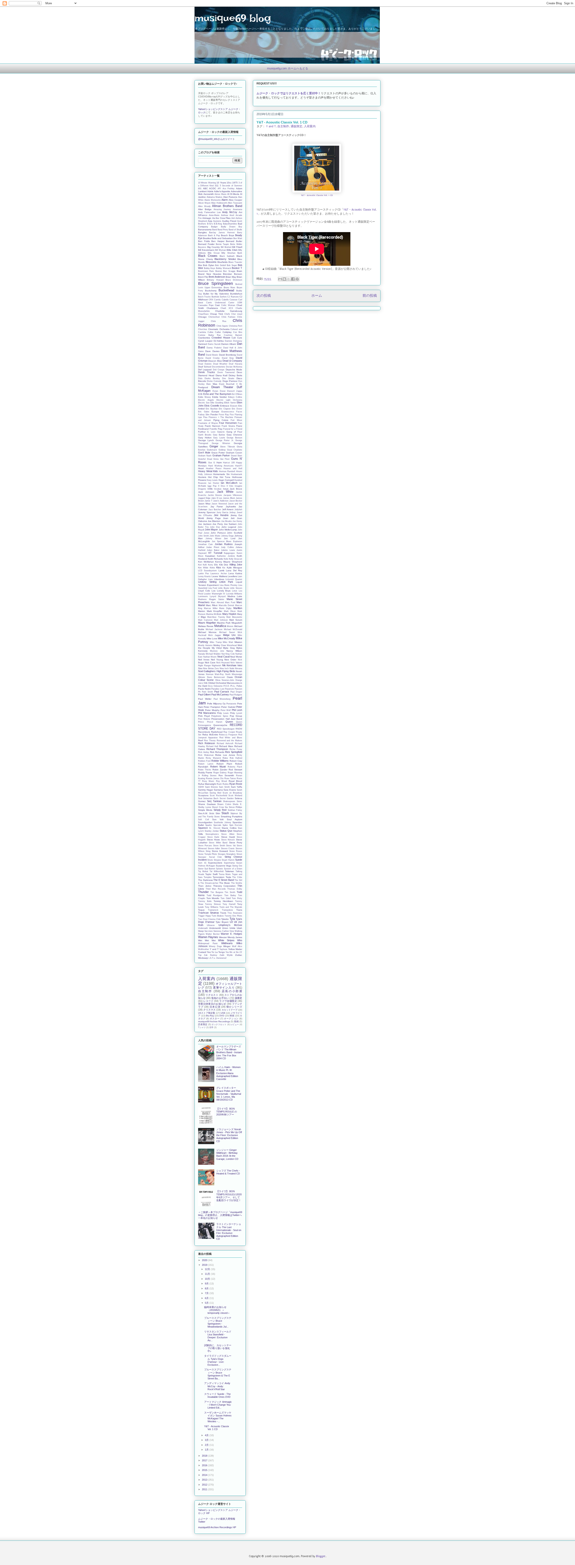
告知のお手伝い (220, 998)
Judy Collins (227, 547)
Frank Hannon (212, 426)
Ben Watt (237, 238)
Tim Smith (230, 892)
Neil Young (217, 659)
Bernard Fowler (206, 244)
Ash (233, 218)
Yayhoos (223, 949)
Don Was (211, 384)
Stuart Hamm (228, 860)
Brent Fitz (203, 277)
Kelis (226, 559)
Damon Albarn (228, 344)
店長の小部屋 (232, 991)
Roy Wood (221, 781)
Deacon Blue (215, 361)
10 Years (221, 182)
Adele (210, 191)
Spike (225, 825)
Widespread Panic (208, 943)
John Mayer (211, 529)
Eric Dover (237, 409)
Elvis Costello (211, 405)
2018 (205, 1455)
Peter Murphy (212, 710)
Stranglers (231, 854)
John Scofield (234, 533)
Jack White (225, 491)
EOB (200, 394)
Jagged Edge (204, 498)
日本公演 (215, 1006)
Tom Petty (237, 898)
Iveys (225, 489)
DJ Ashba (219, 341)
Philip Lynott (236, 713)
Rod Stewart (235, 769)
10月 (208, 1278)
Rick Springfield (233, 752)
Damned (202, 344)
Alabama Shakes (215, 197)
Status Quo (226, 830)
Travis (223, 913)
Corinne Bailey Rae (209, 335)
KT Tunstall (215, 553)
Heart (201, 468)
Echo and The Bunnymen (217, 394)
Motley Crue (219, 645)
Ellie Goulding (216, 403)
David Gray (228, 358)
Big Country (213, 247)
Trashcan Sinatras (208, 912)
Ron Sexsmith (226, 775)
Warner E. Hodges (231, 933)
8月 (207, 1288)
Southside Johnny (222, 822)
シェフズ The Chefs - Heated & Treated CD (228, 1172)
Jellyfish (238, 509)
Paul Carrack (221, 691)
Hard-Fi (238, 466)
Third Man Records (216, 889)
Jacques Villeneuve (232, 495)
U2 (231, 922)
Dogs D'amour (230, 381)
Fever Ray (224, 414)
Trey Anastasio (235, 913)
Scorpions (203, 795)
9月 (207, 1283)
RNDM (239, 729)
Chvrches (202, 329)
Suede (238, 859)
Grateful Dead (205, 459)
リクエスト (212, 995)
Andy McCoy (229, 212)
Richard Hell (212, 746)
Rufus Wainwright (207, 784)
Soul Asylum (234, 819)
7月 (207, 1293)
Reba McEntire (210, 734)
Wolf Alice (237, 946)
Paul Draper (236, 692)
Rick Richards (217, 752)
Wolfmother (203, 949)
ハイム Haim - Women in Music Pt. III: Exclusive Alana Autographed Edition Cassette (228, 1073)
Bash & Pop (214, 235)
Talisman (229, 871)
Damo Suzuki (214, 344)
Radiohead (217, 732)
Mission (238, 642)
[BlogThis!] (284, 279)
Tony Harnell (229, 904)
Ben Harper (217, 241)
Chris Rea (218, 321)
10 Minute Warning (207, 183)
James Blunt (229, 498)
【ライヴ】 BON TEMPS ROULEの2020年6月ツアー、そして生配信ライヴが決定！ (229, 1196)
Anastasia (237, 209)
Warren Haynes (208, 937)
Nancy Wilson (234, 651)
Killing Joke (236, 564)
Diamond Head (206, 375)
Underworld (215, 928)
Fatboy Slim (204, 414)
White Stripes (226, 940)
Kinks (212, 568)
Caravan (233, 300)
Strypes (217, 860)
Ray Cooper (229, 732)
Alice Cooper (235, 200)
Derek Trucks (206, 372)
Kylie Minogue (234, 567)
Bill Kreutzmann (206, 250)
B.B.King (218, 224)
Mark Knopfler (214, 611)
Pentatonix (231, 704)
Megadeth (237, 623)
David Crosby (213, 358)
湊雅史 (238, 998)
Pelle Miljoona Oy (216, 703)
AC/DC (212, 188)
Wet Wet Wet (207, 940)
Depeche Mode (234, 369)
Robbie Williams (220, 760)
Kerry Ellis (213, 565)
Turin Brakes (218, 916)
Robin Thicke (204, 770)
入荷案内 (310, 126)
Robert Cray (236, 761)
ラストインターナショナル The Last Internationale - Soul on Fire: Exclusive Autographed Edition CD (228, 1231)
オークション (231, 1018)
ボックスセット (219, 1024)
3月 (207, 1440)
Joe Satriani (230, 524)
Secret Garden (227, 798)
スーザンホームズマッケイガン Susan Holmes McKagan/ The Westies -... (218, 1417)
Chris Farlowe (228, 317)
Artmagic (206, 218)
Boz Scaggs (229, 271)
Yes (209, 952)
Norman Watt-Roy (215, 674)
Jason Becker (235, 501)
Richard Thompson (217, 749)
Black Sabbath (227, 256)
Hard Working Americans (221, 466)
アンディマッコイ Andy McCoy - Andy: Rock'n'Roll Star (217, 1386)
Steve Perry (235, 842)
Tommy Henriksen (223, 901)
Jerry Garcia (222, 512)
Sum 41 (202, 863)
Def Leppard (205, 369)
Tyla (232, 919)
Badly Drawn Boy (231, 227)
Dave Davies (212, 351)
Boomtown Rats (206, 271)
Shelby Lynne (204, 807)
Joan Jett (228, 518)
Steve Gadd (228, 837)
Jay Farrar (216, 506)
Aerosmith (208, 194)
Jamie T (208, 501)
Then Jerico (204, 886)
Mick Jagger (214, 635)
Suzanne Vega (224, 865)
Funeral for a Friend (232, 429)
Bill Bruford (226, 247)
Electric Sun (204, 403)
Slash (225, 813)
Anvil (232, 215)
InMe (210, 489)
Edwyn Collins (235, 397)
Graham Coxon (234, 452)
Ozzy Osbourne (215, 686)
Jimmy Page (213, 518)
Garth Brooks (204, 435)
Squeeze (203, 827)
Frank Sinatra (228, 426)
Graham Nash (204, 456)
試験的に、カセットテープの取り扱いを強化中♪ (217, 1348)
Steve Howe (213, 839)
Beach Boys (227, 235)
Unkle (232, 928)
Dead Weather (220, 364)
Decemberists (218, 367)
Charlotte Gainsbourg (228, 311)
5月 (207, 1302)
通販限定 (296, 126)
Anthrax (224, 215)
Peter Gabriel (228, 707)
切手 (211, 1027)
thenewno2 (221, 958)
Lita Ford (212, 588)
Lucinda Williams (234, 594)
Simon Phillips (235, 807)
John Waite (215, 536)
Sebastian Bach (210, 798)
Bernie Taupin (222, 244)
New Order (230, 659)
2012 (205, 1484)
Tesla (228, 877)
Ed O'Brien (237, 394)
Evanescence (227, 412)
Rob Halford (236, 758)
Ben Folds (204, 241)
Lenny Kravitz (204, 576)
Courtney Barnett (233, 335)
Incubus (217, 489)
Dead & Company (232, 360)
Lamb (221, 570)
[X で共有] (288, 279)
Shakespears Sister (232, 801)
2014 (205, 1475)
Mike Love (212, 638)
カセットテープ (229, 1010)
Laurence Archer (218, 573)
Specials (217, 825)
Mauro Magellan (207, 622)
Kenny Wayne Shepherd (228, 561)
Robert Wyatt (218, 766)
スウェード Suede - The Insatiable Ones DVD (217, 1395)
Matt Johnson (221, 620)
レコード (208, 1001)
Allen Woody (204, 206)
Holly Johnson (205, 474)
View (232, 931)
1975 (235, 182)
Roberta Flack (235, 767)
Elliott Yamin (230, 403)
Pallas (239, 686)
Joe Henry (237, 521)
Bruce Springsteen (215, 283)
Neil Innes (203, 659)
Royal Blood (235, 781)
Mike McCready (226, 638)
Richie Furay (236, 749)
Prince (201, 722)
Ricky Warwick (213, 758)
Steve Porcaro (205, 845)
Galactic (221, 432)
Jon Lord (229, 538)
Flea (205, 417)
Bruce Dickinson (234, 280)
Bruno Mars (229, 287)
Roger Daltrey (220, 773)
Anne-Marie (214, 215)
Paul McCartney (220, 694)
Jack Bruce (236, 489)
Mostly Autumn (205, 645)
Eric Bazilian (212, 409)
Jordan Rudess (224, 544)
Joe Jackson (205, 524)
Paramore (229, 689)
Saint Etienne (211, 787)
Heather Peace (213, 468)
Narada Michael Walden (209, 654)
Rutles (226, 784)
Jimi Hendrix (221, 515)
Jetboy (232, 512)
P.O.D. (226, 686)
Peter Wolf (226, 710)
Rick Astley (203, 752)
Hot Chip (213, 477)
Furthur (202, 432)
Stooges (222, 854)
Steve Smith (219, 845)
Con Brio (237, 332)
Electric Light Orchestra (229, 400)
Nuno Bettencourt (216, 677)
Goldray (222, 450)
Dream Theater (222, 387)
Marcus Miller (211, 608)
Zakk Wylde (226, 955)
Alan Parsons (230, 197)
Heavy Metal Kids (208, 471)
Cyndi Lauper (205, 341)
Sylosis (219, 869)
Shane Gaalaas (207, 804)
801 (199, 188)
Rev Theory (210, 740)
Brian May (231, 277)
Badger (214, 227)
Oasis (230, 677)
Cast (217, 305)
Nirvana (238, 668)
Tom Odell (226, 898)
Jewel (239, 512)
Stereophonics (212, 834)
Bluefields (222, 262)
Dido (200, 378)
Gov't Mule (204, 452)
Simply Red (220, 810)
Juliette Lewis (228, 550)
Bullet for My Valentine (216, 293)
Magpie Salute (216, 599)
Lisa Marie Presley (228, 585)
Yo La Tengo (218, 952)
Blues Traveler (235, 262)
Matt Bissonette (234, 617)
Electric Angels (206, 400)
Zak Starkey (210, 955)
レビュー (234, 1024)
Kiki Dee (223, 564)
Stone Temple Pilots (207, 854)
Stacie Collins (229, 828)
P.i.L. (233, 686)
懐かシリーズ (234, 1006)
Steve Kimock (228, 840)
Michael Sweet (227, 632)
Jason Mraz (204, 503)
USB (223, 1013)
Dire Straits (228, 378)
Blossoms (211, 262)
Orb (206, 683)
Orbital (211, 683)
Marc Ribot (211, 605)
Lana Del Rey (234, 570)
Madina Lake (235, 596)
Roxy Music (208, 781)
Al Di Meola (233, 194)
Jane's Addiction (220, 501)
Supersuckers (215, 863)
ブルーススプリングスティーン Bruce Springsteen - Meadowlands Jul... (217, 1322)
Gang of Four (234, 432)
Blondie (201, 262)
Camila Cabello (221, 300)
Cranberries (204, 337)
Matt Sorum (235, 620)
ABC (205, 188)
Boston (218, 271)
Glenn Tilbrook (227, 447)
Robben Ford (204, 761)
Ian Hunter (213, 483)
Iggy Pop (212, 486)
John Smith (203, 536)
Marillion (237, 608)
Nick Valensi (236, 663)
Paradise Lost (217, 689)
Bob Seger (232, 265)
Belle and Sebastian (222, 238)
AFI (219, 188)
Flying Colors (220, 420)
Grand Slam (236, 456)
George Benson (234, 438)
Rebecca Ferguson (228, 735)
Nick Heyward (223, 663)
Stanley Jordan (212, 831)
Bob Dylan (208, 265)
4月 (207, 1435)
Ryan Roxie (235, 783)
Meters (230, 626)
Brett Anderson (217, 276)
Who (239, 940)
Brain (239, 271)
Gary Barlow (219, 435)
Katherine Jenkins (226, 556)
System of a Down (233, 869)
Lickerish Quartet (234, 579)
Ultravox (211, 925)
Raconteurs (204, 732)
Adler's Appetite (222, 191)
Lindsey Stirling (207, 581)
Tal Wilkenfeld (216, 871)
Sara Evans (229, 790)
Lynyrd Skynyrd (218, 596)
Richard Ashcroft (225, 743)
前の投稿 (370, 296)
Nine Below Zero (211, 668)
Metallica (220, 626)
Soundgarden (205, 822)
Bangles (202, 232)
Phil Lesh (237, 710)
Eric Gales (203, 412)
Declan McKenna (234, 367)
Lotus (234, 591)
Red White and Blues (230, 737)
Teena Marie (225, 874)
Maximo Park (224, 623)
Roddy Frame (205, 772)
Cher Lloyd (236, 314)
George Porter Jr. (225, 440)
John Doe (215, 527)
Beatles (207, 238)
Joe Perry (217, 524)
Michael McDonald (233, 629)
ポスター (214, 1018)
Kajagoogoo (229, 553)
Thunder (203, 892)
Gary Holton (205, 437)
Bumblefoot (236, 293)
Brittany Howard (215, 280)
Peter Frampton (212, 707)
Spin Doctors (235, 825)
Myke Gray (229, 648)
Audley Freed (229, 221)
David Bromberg (227, 355)
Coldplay (227, 332)
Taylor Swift (211, 874)
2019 (205, 1265)
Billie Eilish (232, 250)
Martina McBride (214, 614)
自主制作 (283, 126)
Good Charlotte (234, 450)
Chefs (227, 314)
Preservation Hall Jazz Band (226, 719)
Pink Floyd (204, 716)
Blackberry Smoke (225, 259)
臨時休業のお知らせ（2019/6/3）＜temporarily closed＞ (217, 1310)
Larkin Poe (203, 573)
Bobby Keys (209, 268)
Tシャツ (202, 1027)
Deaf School (204, 366)
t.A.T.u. (212, 958)
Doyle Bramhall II (228, 384)
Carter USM (235, 302)
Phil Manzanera (207, 713)
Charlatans (212, 308)
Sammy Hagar (205, 790)
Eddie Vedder (219, 397)
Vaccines (208, 931)
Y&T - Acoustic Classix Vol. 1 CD (317, 195)
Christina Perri (235, 326)
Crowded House (221, 337)
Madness (202, 599)
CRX (211, 300)
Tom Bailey (230, 895)
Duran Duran (219, 391)
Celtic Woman (228, 305)
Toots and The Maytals (230, 907)
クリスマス (209, 1009)
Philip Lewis (223, 713)
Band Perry (223, 230)
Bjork (239, 253)
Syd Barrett (209, 869)
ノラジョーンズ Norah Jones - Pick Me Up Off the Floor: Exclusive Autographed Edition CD (229, 1135)
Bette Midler (236, 244)
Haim (219, 462)
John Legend (228, 527)
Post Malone (204, 719)
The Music (224, 883)
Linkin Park (226, 581)
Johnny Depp (227, 536)
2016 (205, 1465)
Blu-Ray (210, 1015)
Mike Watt (228, 642)
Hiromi (239, 471)
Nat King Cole (228, 654)
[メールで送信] (280, 279)
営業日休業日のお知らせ (212, 1003)
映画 (232, 1015)
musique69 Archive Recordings (214, 1021)
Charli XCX (227, 308)
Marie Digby (225, 608)
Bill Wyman (220, 250)
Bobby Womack (223, 268)
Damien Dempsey (233, 341)
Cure (239, 337)
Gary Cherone (234, 434)
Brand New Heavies (209, 274)
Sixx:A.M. (203, 813)
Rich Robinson (206, 743)
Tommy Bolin (205, 901)
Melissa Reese (205, 626)
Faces (239, 412)
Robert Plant (224, 764)
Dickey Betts (235, 375)
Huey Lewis (212, 480)
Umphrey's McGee (230, 925)
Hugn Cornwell (226, 480)
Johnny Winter (213, 538)
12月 (208, 1269)
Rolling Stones (209, 775)
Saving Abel (215, 793)
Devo (239, 372)
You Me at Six (232, 952)
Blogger (320, 1556)
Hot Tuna (225, 477)
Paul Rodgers (236, 695)
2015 (205, 1470)
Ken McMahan (206, 561)
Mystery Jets (217, 651)
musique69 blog (233, 18)
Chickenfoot (214, 317)
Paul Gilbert (204, 694)
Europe (215, 411)
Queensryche (220, 725)
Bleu (239, 259)
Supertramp (229, 863)
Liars (210, 579)
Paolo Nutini (204, 689)
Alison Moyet (204, 203)
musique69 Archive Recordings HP (217, 1527)
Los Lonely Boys (221, 590)
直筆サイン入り (223, 987)
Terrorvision (218, 877)
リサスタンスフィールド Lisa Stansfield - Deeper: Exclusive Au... (217, 1336)
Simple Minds (205, 810)
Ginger (214, 446)
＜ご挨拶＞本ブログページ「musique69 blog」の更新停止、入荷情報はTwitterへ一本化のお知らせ (220, 1215)
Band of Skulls (235, 230)
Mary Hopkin (229, 614)
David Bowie (212, 355)
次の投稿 (264, 296)
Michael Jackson (214, 629)
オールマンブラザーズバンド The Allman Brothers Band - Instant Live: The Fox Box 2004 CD (229, 1052)
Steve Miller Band (218, 843)
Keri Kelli (202, 565)
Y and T (271, 126)
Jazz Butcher (214, 509)
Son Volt (218, 819)
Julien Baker (213, 550)
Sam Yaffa (236, 787)
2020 (205, 1260)
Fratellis (213, 429)
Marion (201, 611)
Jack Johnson (206, 492)
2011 (205, 1489)
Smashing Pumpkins (231, 816)
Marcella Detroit (226, 605)
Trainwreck (213, 910)
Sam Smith (224, 787)
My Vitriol (217, 648)
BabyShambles (230, 224)
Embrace (224, 405)
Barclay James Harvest (222, 232)
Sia (226, 807)
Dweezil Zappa (234, 391)
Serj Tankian (214, 801)
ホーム (316, 296)
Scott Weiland (235, 795)
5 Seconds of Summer (231, 186)
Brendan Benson (232, 274)
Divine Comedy (214, 381)
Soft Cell (203, 819)
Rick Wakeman (206, 755)
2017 (205, 1460)
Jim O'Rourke (205, 515)
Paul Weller (204, 699)
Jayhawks (231, 506)
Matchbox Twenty (216, 617)
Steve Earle (213, 837)
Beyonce (202, 247)
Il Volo (230, 486)
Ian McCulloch (229, 482)
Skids (211, 813)
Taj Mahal (203, 871)
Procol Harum (214, 722)
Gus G (211, 463)
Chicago (202, 317)
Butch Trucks (204, 297)
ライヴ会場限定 (228, 1001)
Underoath (203, 928)
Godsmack (212, 450)
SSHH (201, 787)
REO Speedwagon (225, 729)
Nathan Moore (210, 657)
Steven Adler (214, 848)
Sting (208, 851)
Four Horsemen (228, 423)
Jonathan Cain (205, 544)
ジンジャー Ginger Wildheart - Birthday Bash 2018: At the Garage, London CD (227, 1154)
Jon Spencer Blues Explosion (227, 541)
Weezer (223, 937)
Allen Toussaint (235, 203)
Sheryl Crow (218, 807)
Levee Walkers (219, 576)
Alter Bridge (205, 209)
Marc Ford (230, 602)
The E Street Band (223, 880)
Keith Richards (215, 559)
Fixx (232, 414)
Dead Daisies (205, 364)
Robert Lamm (205, 764)
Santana (218, 790)
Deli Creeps (218, 370)
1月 (207, 1449)
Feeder (214, 414)
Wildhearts (227, 943)
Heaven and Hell (232, 468)
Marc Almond (217, 602)
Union (225, 928)
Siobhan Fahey (235, 810)
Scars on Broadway (232, 793)
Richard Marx (226, 746)
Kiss (218, 567)
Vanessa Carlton (221, 931)
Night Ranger (204, 665)
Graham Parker (221, 455)
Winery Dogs (215, 946)
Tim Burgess (216, 892)
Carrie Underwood (216, 302)
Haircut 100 (229, 463)
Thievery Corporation (224, 886)
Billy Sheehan (228, 253)
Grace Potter (218, 452)
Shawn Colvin (224, 804)
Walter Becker (212, 934)
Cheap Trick (216, 314)
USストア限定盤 (206, 1013)
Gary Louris (219, 438)
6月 (207, 1298)
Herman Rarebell (227, 471)
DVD (221, 1015)
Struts (210, 860)
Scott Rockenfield (218, 795)
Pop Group (236, 716)
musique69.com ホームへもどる (287, 68)
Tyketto (225, 919)
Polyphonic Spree (219, 716)
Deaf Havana (235, 364)
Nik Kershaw (229, 665)
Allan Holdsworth (219, 203)
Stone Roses (235, 851)
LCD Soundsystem (207, 570)
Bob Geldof (220, 265)
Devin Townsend (225, 372)
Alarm (224, 199)
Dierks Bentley (212, 378)
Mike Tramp (216, 642)
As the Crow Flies (221, 218)
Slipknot (234, 813)
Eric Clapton (225, 409)
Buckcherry (211, 290)
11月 (208, 1274)
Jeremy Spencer (206, 512)
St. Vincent (214, 828)
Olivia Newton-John (224, 680)
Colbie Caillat (214, 332)
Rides (225, 758)
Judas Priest (212, 547)
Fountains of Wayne (208, 423)
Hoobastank (236, 474)
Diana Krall (222, 375)
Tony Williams (211, 907)
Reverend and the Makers (229, 740)
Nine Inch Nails (227, 668)
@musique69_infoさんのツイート (216, 139)
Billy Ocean (214, 253)
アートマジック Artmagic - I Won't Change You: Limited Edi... (218, 1404)
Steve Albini (227, 834)
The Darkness (205, 880)
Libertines (219, 579)
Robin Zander (219, 769)
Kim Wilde (203, 568)
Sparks (208, 825)
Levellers (232, 576)
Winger (226, 946)
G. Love (211, 432)
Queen (229, 721)
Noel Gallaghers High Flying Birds (216, 671)
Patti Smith (207, 692)
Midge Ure (229, 635)
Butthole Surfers (219, 297)
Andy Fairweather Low (209, 212)
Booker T (237, 268)
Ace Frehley (229, 188)
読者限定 (203, 1024)
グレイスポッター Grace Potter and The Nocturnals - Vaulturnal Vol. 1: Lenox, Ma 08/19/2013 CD (228, 1093)
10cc (229, 182)
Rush (219, 784)
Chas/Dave (203, 314)
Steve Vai (230, 845)
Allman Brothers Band (227, 206)
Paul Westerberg (222, 699)
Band (214, 230)
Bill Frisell (237, 247)
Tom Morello (212, 898)
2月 (207, 1445)
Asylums (217, 221)
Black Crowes (207, 255)
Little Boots (223, 588)
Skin (218, 813)
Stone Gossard (220, 851)
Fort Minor (236, 420)
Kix (223, 568)
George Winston (221, 443)
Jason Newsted (219, 504)
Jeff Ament (228, 509)
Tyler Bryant (222, 922)
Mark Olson (230, 611)
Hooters (202, 477)
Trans (239, 910)
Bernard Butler (234, 241)
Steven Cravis (228, 848)
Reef (200, 740)
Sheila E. (237, 804)
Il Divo (221, 486)
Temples (208, 877)
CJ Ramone (233, 297)
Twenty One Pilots (233, 916)
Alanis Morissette (212, 200)
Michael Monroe (207, 632)
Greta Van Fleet (221, 459)
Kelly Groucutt (235, 559)
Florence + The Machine (221, 417)
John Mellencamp (228, 529)
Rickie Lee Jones (225, 755)
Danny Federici (214, 348)
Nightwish (216, 665)
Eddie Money (204, 397)
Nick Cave (210, 662)
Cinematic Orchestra (219, 329)
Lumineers (203, 596)
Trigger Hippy (204, 916)
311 (217, 185)
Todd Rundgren (214, 895)
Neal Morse (236, 656)
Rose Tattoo (230, 778)
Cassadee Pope (206, 305)
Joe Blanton (214, 521)
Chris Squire (222, 326)
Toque (201, 910)
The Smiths (236, 883)
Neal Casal (223, 656)
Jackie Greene (215, 495)
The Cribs (237, 877)
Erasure (233, 406)
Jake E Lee (216, 498)
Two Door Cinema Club (209, 919)
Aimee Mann (220, 194)
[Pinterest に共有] (297, 279)
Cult (234, 337)
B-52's (210, 224)
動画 (236, 1021)
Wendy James (235, 937)
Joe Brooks (226, 521)
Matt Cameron (205, 620)
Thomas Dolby (234, 889)
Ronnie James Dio (214, 778)
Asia (210, 221)
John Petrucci (218, 533)
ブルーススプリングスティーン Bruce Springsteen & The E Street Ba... (217, 1374)
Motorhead (232, 645)
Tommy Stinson (213, 904)
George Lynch (206, 440)
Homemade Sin (221, 474)
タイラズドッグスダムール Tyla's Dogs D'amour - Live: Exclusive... (217, 1360)
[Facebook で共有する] (293, 279)
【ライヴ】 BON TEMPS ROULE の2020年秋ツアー (226, 1111)
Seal (200, 798)
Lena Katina (235, 573)
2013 (205, 1479)
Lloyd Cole (204, 590)
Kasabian (210, 556)
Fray (220, 429)
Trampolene (227, 910)
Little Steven (236, 588)
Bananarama (205, 229)
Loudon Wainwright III (214, 594)
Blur (200, 265)
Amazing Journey (222, 209)
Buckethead (226, 290)
